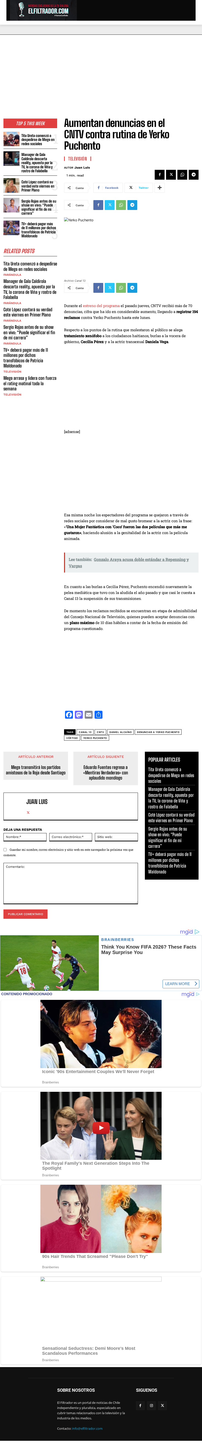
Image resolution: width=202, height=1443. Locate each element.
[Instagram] (151, 1405)
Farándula (12, 274)
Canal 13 (85, 732)
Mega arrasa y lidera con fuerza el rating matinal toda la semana (29, 383)
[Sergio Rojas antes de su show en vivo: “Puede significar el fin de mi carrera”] (11, 205)
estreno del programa (101, 305)
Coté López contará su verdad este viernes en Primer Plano (37, 186)
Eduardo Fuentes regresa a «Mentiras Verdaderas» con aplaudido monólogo (105, 773)
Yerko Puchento (95, 738)
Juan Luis (82, 167)
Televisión (12, 371)
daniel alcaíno (120, 732)
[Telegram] (194, 175)
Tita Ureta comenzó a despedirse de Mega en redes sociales (38, 139)
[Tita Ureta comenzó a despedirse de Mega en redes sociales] (11, 139)
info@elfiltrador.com (87, 1428)
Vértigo (72, 738)
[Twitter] (171, 175)
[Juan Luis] (16, 806)
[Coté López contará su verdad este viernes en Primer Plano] (11, 185)
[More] (159, 188)
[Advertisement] (101, 71)
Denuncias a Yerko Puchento (158, 732)
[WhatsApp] (182, 175)
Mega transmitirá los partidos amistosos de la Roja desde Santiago (36, 770)
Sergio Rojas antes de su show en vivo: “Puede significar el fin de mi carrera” (38, 207)
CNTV (100, 732)
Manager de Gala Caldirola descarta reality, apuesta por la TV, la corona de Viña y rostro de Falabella (37, 162)
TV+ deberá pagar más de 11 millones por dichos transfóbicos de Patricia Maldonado (38, 230)
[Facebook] (160, 175)
